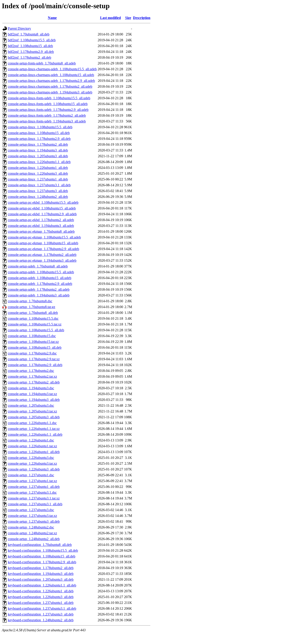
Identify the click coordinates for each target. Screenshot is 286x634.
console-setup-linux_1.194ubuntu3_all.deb (38, 150)
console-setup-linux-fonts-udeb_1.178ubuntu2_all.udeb (47, 115)
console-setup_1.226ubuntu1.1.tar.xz (34, 429)
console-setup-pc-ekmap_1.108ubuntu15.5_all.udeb (44, 237)
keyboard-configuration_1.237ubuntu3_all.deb (41, 614)
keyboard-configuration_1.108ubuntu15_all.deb (41, 556)
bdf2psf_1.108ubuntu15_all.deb (30, 46)
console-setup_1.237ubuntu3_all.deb (34, 521)
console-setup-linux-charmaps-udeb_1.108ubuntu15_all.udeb (51, 75)
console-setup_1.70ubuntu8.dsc (30, 301)
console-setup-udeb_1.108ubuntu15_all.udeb (39, 278)
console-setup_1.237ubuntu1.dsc (31, 475)
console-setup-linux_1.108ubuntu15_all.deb (39, 133)
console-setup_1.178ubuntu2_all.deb (34, 382)
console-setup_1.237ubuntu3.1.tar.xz (34, 498)
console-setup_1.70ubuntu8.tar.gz (31, 307)
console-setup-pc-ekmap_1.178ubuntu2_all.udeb (42, 255)
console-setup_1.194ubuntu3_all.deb (34, 400)
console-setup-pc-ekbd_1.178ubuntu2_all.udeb (41, 220)
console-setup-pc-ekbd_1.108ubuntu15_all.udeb (42, 208)
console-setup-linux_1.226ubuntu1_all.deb (38, 168)
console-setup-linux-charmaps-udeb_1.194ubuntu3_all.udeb (50, 92)
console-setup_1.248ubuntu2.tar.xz (32, 533)
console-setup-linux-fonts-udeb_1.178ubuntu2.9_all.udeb (48, 110)
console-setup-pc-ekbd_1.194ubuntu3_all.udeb (41, 226)
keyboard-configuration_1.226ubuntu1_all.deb (41, 591)
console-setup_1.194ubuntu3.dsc (31, 388)
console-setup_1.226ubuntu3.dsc (31, 458)
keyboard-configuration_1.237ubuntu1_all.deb (41, 603)
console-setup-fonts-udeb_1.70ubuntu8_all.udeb (42, 63)
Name (52, 18)
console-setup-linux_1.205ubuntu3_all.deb (38, 156)
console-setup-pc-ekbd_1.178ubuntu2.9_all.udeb (42, 214)
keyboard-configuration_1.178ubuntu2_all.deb (41, 568)
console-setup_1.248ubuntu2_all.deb (34, 539)
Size (128, 18)
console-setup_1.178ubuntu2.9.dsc (32, 353)
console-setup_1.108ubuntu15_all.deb (34, 347)
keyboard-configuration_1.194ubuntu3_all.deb (41, 574)
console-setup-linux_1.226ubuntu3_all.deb (38, 173)
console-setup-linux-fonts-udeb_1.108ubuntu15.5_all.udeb (49, 98)
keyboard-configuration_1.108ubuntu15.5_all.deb (43, 550)
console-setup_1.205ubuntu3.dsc (31, 405)
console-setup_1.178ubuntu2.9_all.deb (35, 365)
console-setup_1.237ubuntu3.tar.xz (32, 516)
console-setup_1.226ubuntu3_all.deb (34, 469)
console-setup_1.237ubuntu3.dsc (31, 510)
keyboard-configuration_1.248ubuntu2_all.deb (41, 620)
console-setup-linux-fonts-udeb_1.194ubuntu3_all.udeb (47, 121)
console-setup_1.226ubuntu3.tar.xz (32, 463)
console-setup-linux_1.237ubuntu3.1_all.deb (39, 185)
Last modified (110, 18)
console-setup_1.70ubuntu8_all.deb (33, 313)
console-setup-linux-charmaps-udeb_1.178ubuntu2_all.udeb (50, 86)
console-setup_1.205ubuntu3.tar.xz (32, 411)
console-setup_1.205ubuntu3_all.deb (34, 417)
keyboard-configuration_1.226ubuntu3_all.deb (41, 597)
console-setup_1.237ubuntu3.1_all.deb (35, 504)
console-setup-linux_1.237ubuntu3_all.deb (38, 191)
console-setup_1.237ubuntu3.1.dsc (32, 492)
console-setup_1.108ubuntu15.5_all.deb (36, 330)
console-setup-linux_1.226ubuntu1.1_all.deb (39, 162)
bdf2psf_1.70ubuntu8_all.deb (28, 34)
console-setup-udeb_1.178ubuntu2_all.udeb (38, 289)
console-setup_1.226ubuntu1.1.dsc (32, 423)
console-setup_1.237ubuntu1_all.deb (34, 487)
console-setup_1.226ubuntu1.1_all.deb (35, 434)
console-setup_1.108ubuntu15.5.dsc (33, 318)
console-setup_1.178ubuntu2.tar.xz (32, 376)
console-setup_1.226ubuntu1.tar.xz (32, 446)
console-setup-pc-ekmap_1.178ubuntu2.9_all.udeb (43, 249)
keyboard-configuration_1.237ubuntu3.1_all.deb (42, 608)
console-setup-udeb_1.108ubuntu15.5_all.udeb (41, 272)
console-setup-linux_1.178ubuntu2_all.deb (38, 144)
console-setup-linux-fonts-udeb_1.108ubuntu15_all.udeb (48, 104)
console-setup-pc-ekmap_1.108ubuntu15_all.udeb (43, 243)
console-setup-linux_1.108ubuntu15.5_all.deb (40, 127)
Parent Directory (19, 28)
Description (141, 18)
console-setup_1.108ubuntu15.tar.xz (33, 342)
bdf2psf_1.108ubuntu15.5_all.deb (32, 40)
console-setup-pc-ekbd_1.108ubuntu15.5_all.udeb (43, 202)
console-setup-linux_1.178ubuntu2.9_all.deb (39, 139)
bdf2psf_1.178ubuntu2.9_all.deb (31, 52)
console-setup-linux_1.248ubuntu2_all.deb (38, 197)
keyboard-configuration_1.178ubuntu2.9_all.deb (42, 562)
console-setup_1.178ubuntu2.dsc (31, 371)
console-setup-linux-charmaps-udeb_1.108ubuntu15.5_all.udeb (52, 69)
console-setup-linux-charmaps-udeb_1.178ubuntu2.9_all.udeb (51, 81)
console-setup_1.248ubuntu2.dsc (31, 527)
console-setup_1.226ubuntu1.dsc (31, 440)
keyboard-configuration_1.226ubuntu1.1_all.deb (42, 585)
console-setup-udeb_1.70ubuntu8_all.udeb (38, 266)
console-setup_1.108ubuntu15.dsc (32, 336)
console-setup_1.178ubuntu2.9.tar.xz (34, 359)
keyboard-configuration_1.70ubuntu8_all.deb (40, 545)
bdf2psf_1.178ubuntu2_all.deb (29, 57)
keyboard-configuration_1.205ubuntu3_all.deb (41, 579)
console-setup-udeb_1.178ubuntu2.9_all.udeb (40, 284)
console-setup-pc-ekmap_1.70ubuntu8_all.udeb (41, 231)
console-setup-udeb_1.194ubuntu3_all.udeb (38, 295)
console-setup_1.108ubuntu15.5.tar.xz (34, 324)
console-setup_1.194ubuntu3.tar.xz (32, 394)
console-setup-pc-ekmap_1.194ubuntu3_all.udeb (42, 260)
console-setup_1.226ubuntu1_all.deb (34, 452)
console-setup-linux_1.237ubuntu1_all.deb (38, 179)
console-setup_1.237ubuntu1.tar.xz (32, 481)
